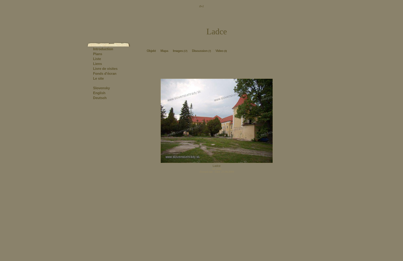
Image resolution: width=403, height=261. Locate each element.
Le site (98, 78)
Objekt (151, 51)
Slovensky (101, 88)
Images (180, 51)
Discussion (201, 51)
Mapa (164, 51)
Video (221, 51)
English (99, 93)
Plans (97, 54)
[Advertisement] (216, 67)
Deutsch (100, 98)
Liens (97, 64)
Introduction (103, 49)
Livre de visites (105, 69)
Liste (97, 59)
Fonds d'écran (104, 73)
